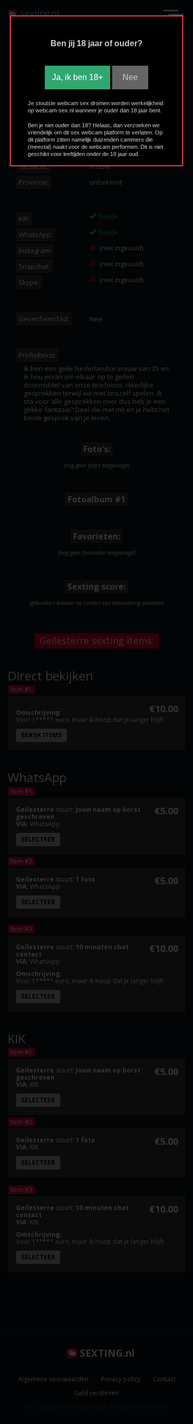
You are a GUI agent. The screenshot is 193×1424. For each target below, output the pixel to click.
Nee (130, 77)
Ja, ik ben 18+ (77, 77)
